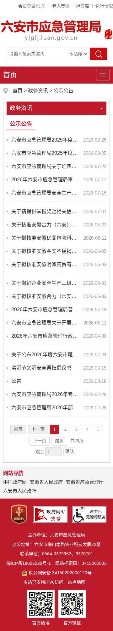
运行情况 (104, 6)
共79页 (76, 440)
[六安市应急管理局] (51, 30)
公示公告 (63, 90)
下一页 (39, 440)
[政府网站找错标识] (50, 514)
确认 (69, 451)
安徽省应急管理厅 (85, 482)
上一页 (38, 429)
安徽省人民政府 (46, 482)
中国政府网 (15, 482)
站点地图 (76, 582)
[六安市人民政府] (107, 35)
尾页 (59, 440)
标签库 (82, 6)
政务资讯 (38, 90)
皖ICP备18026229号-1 (28, 563)
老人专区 (61, 6)
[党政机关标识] (19, 514)
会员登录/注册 (32, 6)
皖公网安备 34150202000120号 (60, 572)
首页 (10, 75)
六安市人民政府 (19, 491)
